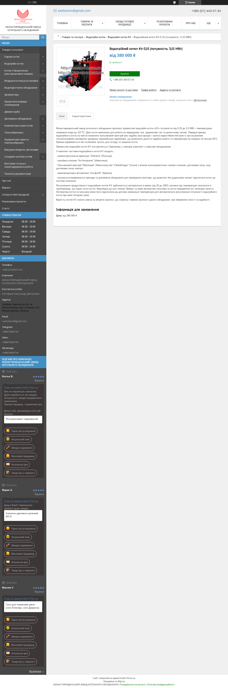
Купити (125, 73)
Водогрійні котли (14, 63)
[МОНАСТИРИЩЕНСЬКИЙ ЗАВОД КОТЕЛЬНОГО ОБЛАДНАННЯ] (23, 16)
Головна (62, 23)
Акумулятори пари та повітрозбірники (16, 141)
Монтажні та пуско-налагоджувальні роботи (18, 165)
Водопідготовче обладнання (20, 87)
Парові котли (11, 56)
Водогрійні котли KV (119, 37)
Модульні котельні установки (21, 80)
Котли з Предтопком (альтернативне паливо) (18, 72)
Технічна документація (17, 173)
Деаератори (11, 94)
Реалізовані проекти (14, 201)
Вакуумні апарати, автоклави (21, 149)
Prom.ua (131, 678)
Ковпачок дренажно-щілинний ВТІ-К (22, 515)
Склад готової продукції (15, 194)
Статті (5, 208)
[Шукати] (42, 37)
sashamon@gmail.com (14, 321)
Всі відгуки (35, 671)
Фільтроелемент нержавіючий (22, 419)
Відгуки (6, 187)
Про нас (6, 180)
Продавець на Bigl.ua (114, 681)
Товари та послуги (12, 49)
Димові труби (12, 111)
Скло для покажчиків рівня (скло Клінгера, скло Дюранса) (22, 606)
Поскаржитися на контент (133, 684)
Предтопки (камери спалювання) (15, 103)
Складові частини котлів (18, 156)
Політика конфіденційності (161, 684)
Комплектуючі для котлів (18, 125)
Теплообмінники (13, 132)
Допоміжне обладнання (17, 118)
